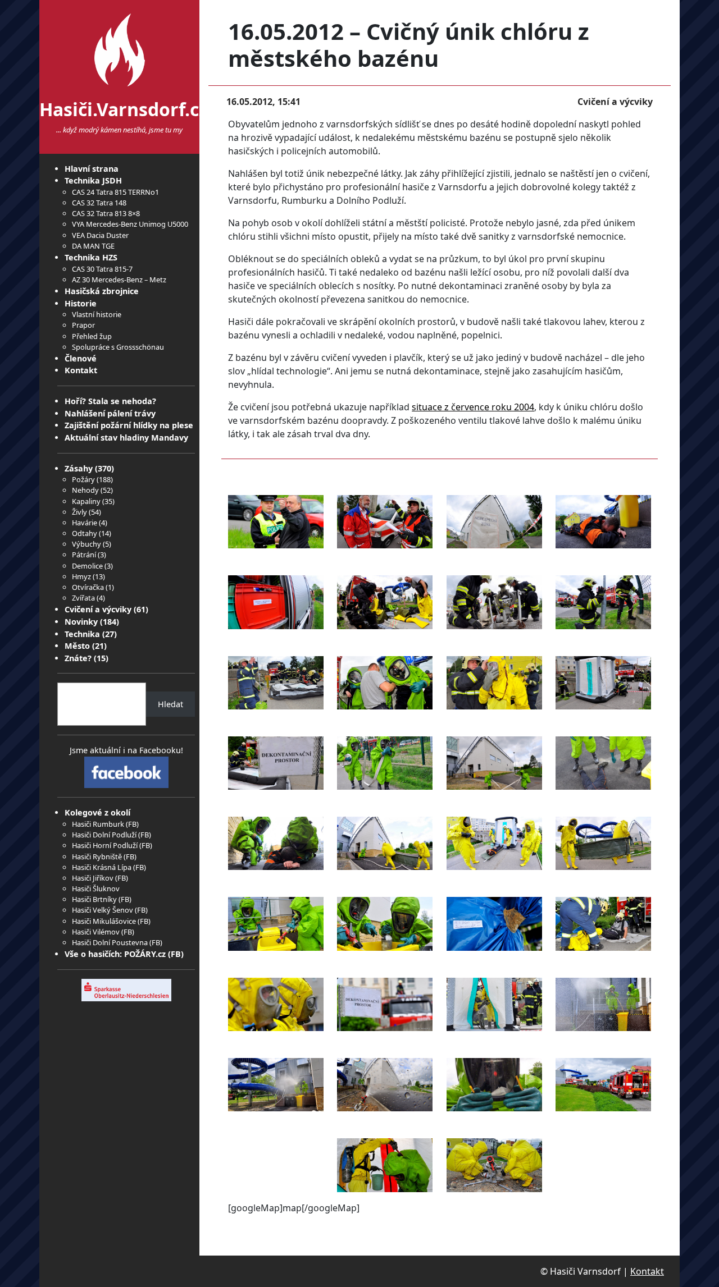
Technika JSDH (93, 180)
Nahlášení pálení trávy (110, 413)
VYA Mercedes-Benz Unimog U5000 (130, 224)
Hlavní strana (92, 168)
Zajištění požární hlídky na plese (129, 425)
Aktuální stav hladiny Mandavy (126, 437)
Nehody (85, 490)
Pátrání (84, 554)
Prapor (83, 325)
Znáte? (78, 658)
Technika (82, 634)
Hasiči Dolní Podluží (104, 835)
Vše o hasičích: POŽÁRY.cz (115, 954)
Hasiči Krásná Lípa (101, 867)
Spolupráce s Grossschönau (118, 347)
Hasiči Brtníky (94, 899)
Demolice (87, 566)
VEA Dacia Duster (100, 235)
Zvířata (83, 598)
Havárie (84, 522)
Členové (81, 358)
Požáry (83, 479)
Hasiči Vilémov (96, 932)
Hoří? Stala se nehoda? (110, 401)
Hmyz (81, 576)
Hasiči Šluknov (96, 888)
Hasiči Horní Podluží (105, 845)
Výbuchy (86, 544)
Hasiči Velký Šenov (102, 910)
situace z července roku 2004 (473, 407)
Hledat (170, 704)
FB (132, 824)
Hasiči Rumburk (98, 824)
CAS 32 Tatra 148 (99, 203)
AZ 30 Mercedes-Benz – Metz (119, 279)
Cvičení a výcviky (98, 609)
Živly (79, 512)
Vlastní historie (96, 314)
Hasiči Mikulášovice (104, 921)
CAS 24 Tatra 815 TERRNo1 (115, 192)
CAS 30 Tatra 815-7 (102, 269)
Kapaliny (86, 501)
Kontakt (81, 370)
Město (77, 645)
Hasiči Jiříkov (92, 878)
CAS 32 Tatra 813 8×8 (106, 213)
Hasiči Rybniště (97, 856)
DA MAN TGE (93, 246)
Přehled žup (92, 336)
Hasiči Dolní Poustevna (110, 942)
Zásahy (79, 468)
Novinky (81, 621)
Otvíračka (88, 587)
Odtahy (84, 533)
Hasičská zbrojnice (102, 291)
